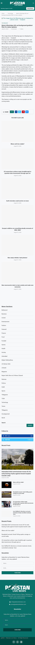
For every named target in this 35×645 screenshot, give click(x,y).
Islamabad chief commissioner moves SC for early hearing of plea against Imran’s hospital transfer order (16, 473)
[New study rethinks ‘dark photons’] (17, 245)
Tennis (3, 406)
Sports (3, 391)
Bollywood (4, 310)
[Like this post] (12, 112)
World (3, 418)
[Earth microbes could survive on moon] (17, 188)
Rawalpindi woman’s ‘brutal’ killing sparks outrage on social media (22, 492)
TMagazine (5, 410)
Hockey (4, 352)
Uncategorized (5, 414)
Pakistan (4, 379)
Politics (4, 383)
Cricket (4, 317)
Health (3, 348)
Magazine (4, 371)
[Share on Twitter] (19, 112)
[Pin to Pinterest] (23, 112)
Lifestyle (4, 368)
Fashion (4, 325)
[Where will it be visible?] (17, 131)
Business (4, 314)
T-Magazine (5, 394)
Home (3, 13)
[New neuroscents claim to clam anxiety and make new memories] (17, 272)
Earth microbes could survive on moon (17, 201)
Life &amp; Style (6, 364)
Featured (4, 329)
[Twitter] (17, 642)
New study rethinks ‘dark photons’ (17, 257)
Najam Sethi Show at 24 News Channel (12, 375)
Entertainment (5, 321)
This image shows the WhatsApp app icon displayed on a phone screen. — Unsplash (17, 37)
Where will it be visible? (17, 144)
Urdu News (30, 8)
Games (3, 344)
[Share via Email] (26, 112)
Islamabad (4, 356)
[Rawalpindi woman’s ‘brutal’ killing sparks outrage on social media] (6, 494)
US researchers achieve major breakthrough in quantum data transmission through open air (23, 503)
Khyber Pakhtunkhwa (7, 360)
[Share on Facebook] (16, 112)
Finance (4, 333)
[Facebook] (14, 642)
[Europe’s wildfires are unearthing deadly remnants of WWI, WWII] (17, 215)
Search (3, 422)
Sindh (3, 387)
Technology (10, 13)
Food (3, 337)
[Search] (33, 3)
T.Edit (3, 398)
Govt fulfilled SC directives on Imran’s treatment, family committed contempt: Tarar (22, 513)
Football (4, 341)
